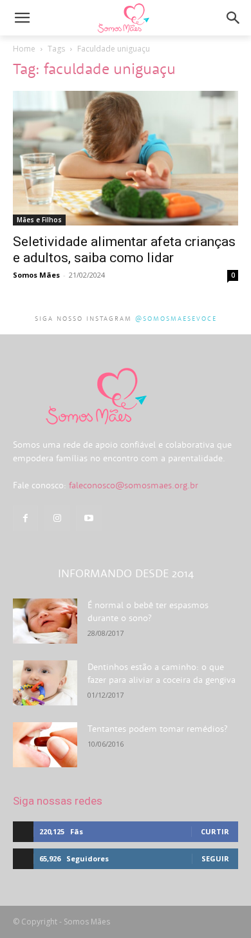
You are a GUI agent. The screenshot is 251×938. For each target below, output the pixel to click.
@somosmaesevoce (176, 318)
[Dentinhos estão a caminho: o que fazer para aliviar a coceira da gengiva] (45, 682)
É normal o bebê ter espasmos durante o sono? (148, 611)
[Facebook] (25, 518)
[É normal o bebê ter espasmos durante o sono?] (45, 621)
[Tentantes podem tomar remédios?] (45, 744)
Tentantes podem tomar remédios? (157, 728)
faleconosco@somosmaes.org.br (133, 485)
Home (24, 48)
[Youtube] (88, 518)
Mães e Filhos (39, 219)
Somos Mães (36, 275)
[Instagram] (57, 518)
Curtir (215, 831)
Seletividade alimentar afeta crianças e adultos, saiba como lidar (124, 249)
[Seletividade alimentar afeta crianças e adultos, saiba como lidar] (125, 158)
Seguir (215, 858)
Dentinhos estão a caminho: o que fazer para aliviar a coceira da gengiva (162, 673)
